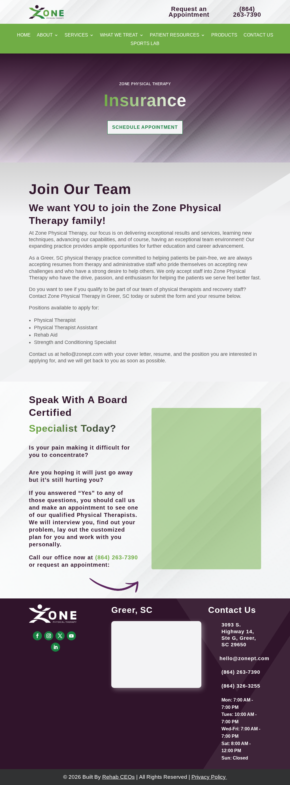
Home (24, 35)
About (45, 35)
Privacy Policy (209, 777)
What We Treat (119, 35)
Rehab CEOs (118, 777)
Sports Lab (145, 44)
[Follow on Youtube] (71, 635)
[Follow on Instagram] (48, 635)
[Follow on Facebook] (37, 635)
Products (224, 35)
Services (76, 35)
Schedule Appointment (145, 127)
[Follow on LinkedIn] (55, 647)
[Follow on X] (60, 635)
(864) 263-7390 (116, 557)
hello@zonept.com (244, 658)
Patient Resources (174, 35)
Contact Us (258, 35)
